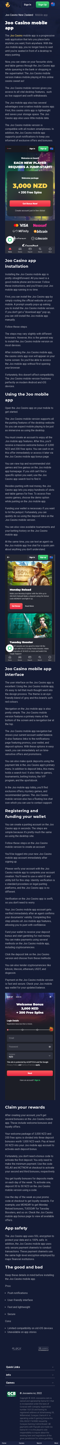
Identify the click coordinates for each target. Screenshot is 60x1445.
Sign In (27, 4)
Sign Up (42, 4)
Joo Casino (16, 35)
